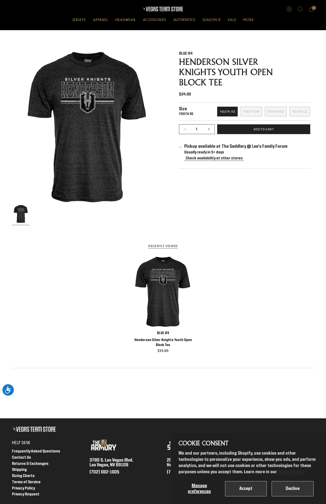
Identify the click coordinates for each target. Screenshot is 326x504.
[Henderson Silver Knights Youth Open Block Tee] (163, 292)
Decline (293, 488)
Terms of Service (26, 482)
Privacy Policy (291, 472)
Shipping (19, 470)
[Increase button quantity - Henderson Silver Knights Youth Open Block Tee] (207, 129)
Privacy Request (25, 494)
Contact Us (21, 458)
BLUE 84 (186, 54)
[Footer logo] (35, 429)
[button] (79, 20)
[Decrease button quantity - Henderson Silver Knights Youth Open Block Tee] (186, 129)
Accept (245, 488)
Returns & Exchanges (30, 464)
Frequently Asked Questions (36, 451)
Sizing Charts (23, 476)
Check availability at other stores (214, 158)
